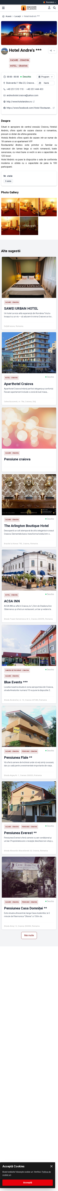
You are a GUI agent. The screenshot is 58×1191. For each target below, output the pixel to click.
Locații (17, 16)
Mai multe (29, 935)
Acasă (8, 16)
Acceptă (27, 1182)
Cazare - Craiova (19, 60)
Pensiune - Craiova (29, 751)
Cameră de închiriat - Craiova (17, 670)
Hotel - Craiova (19, 66)
